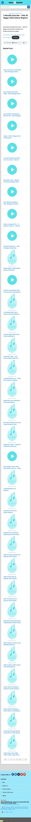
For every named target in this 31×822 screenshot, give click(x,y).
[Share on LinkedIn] (20, 759)
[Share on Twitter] (11, 759)
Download (15, 37)
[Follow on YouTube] (24, 774)
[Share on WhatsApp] (5, 759)
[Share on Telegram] (25, 759)
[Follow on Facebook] (12, 774)
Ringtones (11, 13)
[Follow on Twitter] (15, 774)
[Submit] (28, 7)
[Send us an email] (18, 774)
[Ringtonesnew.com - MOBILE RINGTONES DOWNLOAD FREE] (15, 2)
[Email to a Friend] (14, 759)
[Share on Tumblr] (22, 759)
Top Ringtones (18, 13)
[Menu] (2, 2)
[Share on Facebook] (8, 759)
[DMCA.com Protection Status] (4, 821)
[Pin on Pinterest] (17, 759)
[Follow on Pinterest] (21, 774)
